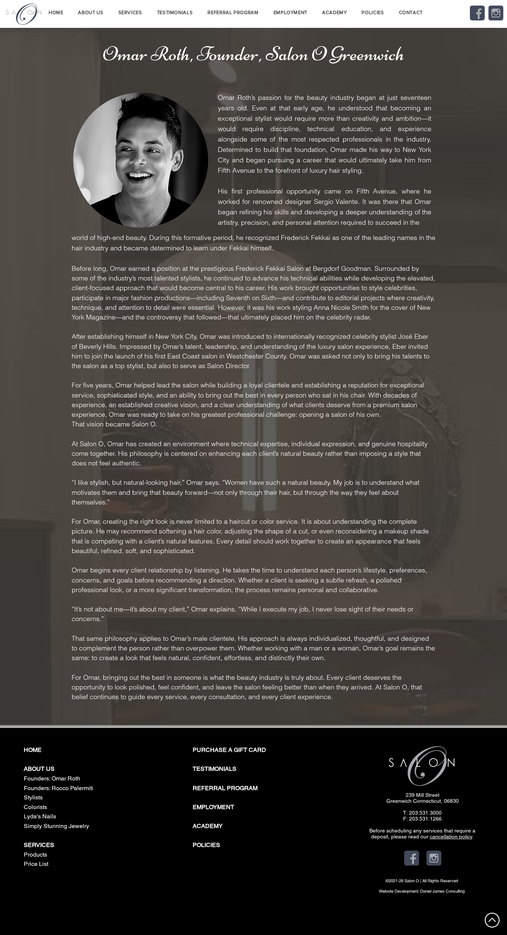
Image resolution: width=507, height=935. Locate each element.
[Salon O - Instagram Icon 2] (495, 13)
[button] (90, 12)
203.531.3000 (425, 813)
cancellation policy (451, 837)
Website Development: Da (402, 891)
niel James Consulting (445, 891)
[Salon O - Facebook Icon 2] (477, 13)
